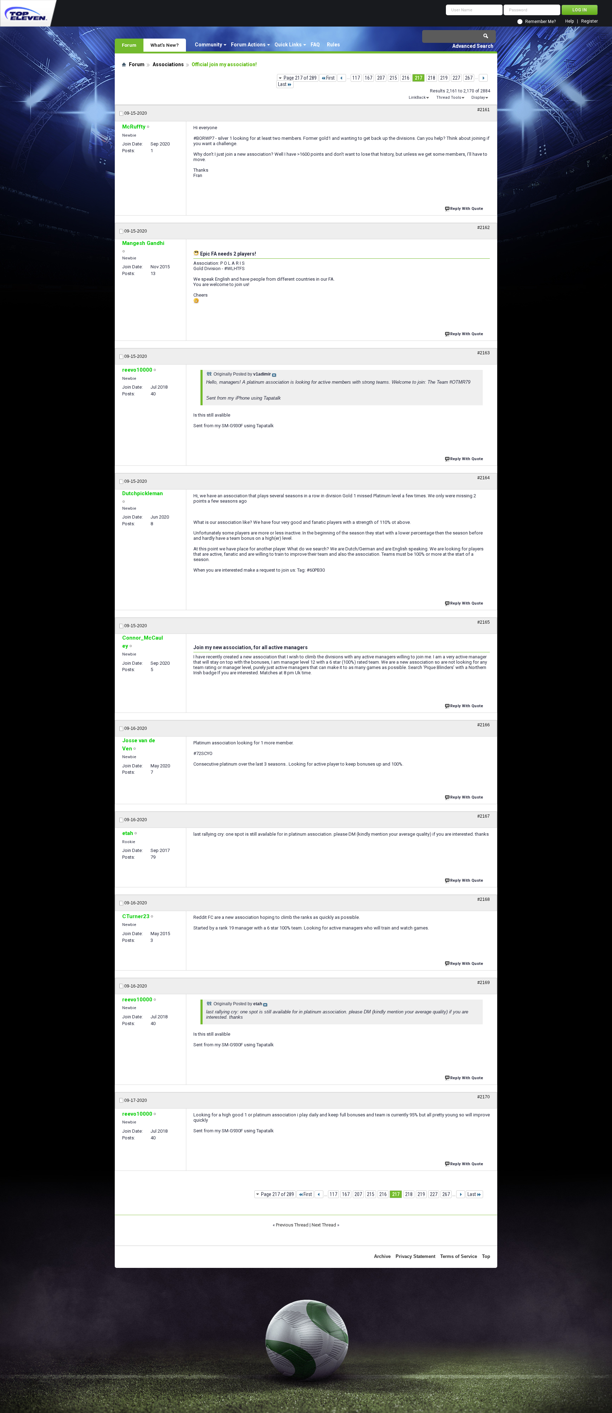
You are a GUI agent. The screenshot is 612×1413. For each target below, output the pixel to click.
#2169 (483, 982)
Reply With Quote (466, 208)
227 (456, 78)
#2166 (483, 724)
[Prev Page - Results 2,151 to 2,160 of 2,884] (341, 78)
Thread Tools (448, 97)
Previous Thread (292, 1225)
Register (589, 21)
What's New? (165, 45)
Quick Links (288, 44)
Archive (382, 1256)
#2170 (483, 1096)
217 (418, 78)
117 (356, 78)
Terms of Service (458, 1256)
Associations (168, 64)
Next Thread (324, 1225)
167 (368, 78)
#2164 (483, 477)
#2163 (483, 352)
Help (569, 21)
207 (381, 78)
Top (486, 1256)
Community (208, 44)
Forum (129, 45)
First (330, 78)
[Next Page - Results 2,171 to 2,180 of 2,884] (483, 78)
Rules (333, 44)
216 (405, 78)
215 (393, 78)
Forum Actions (248, 44)
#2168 (483, 899)
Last (282, 84)
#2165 (483, 622)
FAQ (315, 44)
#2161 (483, 109)
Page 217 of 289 (300, 78)
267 (468, 78)
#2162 (483, 227)
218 (431, 78)
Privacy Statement (415, 1256)
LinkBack (417, 97)
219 (444, 78)
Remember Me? (540, 21)
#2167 (483, 816)
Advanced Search (472, 46)
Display (478, 97)
